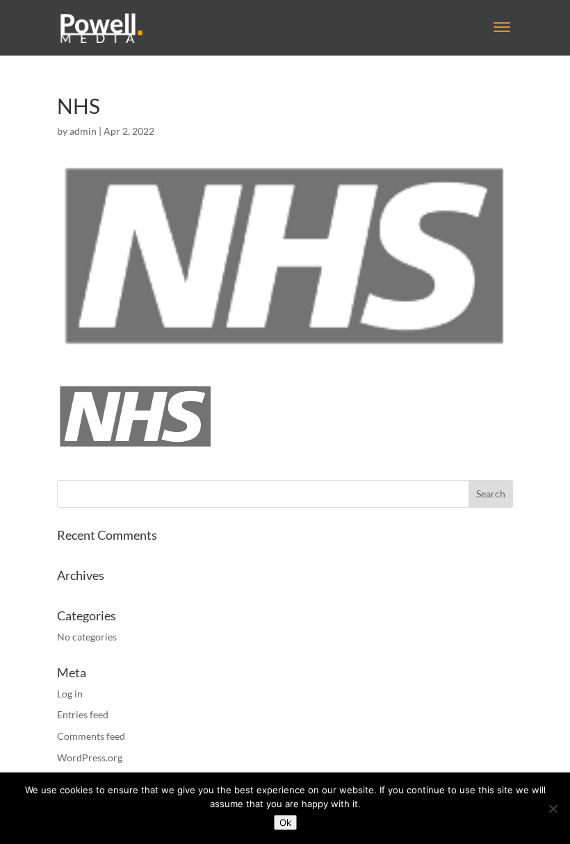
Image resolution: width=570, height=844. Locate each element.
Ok (285, 822)
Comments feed (91, 736)
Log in (70, 694)
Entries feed (82, 714)
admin (83, 131)
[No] (553, 809)
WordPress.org (89, 757)
